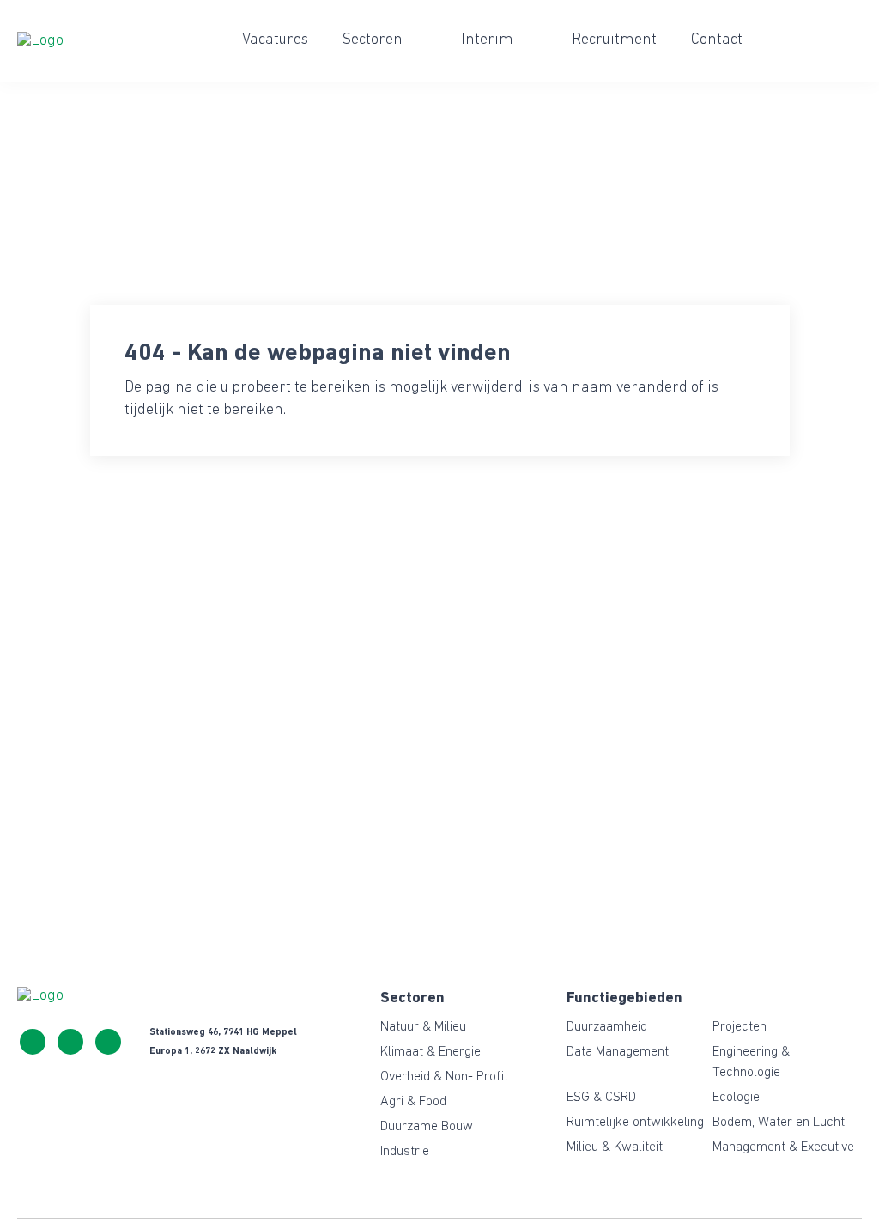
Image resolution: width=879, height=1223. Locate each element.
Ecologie (736, 1097)
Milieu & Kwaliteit (615, 1147)
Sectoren (373, 40)
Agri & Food (413, 1102)
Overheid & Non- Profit (444, 1077)
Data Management (618, 1052)
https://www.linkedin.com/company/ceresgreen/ (108, 1041)
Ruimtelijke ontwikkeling (635, 1122)
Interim (487, 40)
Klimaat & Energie (430, 1052)
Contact (717, 40)
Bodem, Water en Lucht (778, 1122)
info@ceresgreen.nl (70, 1041)
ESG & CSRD (601, 1097)
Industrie (404, 1152)
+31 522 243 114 (32, 1041)
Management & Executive (783, 1147)
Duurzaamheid (607, 1027)
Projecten (739, 1027)
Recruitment (614, 40)
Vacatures (275, 40)
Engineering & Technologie (751, 1062)
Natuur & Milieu (423, 1027)
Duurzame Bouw (426, 1127)
